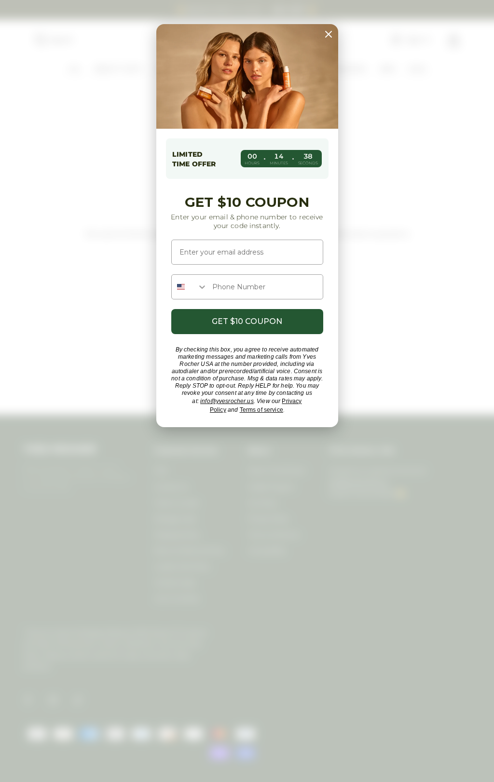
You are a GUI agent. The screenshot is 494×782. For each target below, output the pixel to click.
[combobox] (189, 287)
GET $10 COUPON (247, 321)
